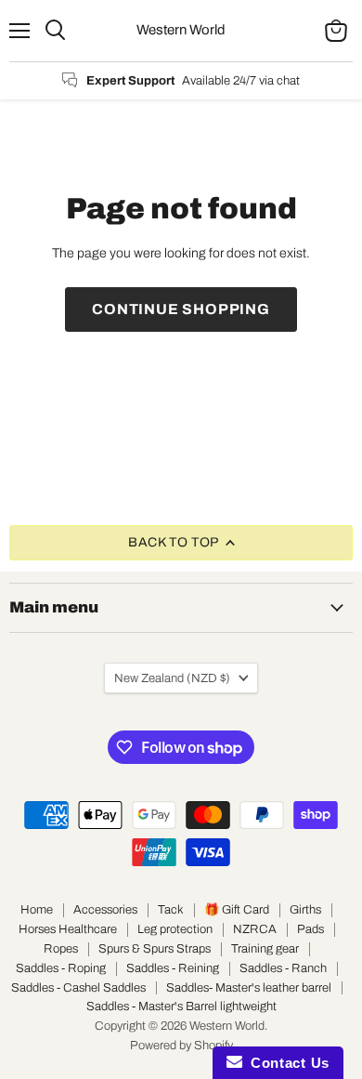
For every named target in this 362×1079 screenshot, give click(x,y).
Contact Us (286, 1063)
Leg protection (175, 929)
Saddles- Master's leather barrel (248, 987)
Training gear (265, 948)
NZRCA (255, 929)
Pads (310, 929)
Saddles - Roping (61, 968)
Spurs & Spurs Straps (154, 948)
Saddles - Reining (172, 968)
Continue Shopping (181, 309)
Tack (171, 909)
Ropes (61, 948)
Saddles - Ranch (283, 968)
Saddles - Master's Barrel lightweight (181, 1006)
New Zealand (172, 678)
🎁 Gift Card (236, 909)
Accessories (105, 909)
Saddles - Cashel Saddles (78, 987)
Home (36, 909)
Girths (305, 909)
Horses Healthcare (68, 929)
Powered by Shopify (181, 1045)
